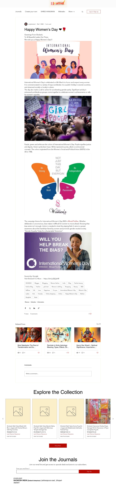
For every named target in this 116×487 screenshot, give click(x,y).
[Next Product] (113, 419)
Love (39, 290)
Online (60, 294)
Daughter (28, 297)
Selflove (28, 290)
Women (27, 302)
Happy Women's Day (71, 294)
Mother (82, 294)
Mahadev (61, 12)
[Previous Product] (3, 419)
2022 (82, 286)
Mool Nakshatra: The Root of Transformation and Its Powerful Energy (28, 346)
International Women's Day (68, 290)
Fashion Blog (29, 286)
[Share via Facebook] (25, 308)
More (70, 12)
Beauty (76, 286)
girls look (46, 286)
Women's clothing (57, 286)
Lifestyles (33, 302)
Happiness (47, 290)
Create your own (31, 12)
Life (34, 290)
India (64, 283)
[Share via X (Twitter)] (30, 308)
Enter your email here (22, 468)
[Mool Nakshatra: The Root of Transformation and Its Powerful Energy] (28, 334)
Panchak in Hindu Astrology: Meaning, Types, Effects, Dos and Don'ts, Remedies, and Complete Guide (57, 346)
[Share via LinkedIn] (34, 308)
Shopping (68, 286)
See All (99, 324)
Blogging (45, 283)
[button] (82, 11)
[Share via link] (39, 308)
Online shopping (50, 294)
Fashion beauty (78, 283)
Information (40, 302)
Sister (35, 297)
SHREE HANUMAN (48, 12)
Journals (18, 12)
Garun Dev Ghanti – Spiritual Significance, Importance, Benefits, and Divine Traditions (86, 346)
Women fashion (55, 283)
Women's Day (82, 290)
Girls (33, 294)
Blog (69, 283)
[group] (58, 419)
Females (40, 294)
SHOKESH (29, 283)
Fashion (38, 286)
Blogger (37, 283)
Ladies (27, 294)
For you (55, 290)
